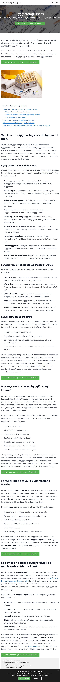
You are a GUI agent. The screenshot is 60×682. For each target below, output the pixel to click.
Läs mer (46, 675)
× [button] (58, 670)
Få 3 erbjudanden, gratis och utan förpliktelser (30, 23)
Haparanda (11, 581)
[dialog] (30, 675)
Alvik (27, 581)
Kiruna (19, 581)
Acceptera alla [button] (24, 678)
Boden (3, 581)
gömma (23, 106)
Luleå (51, 578)
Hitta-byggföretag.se (11, 2)
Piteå (56, 578)
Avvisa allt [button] (36, 678)
